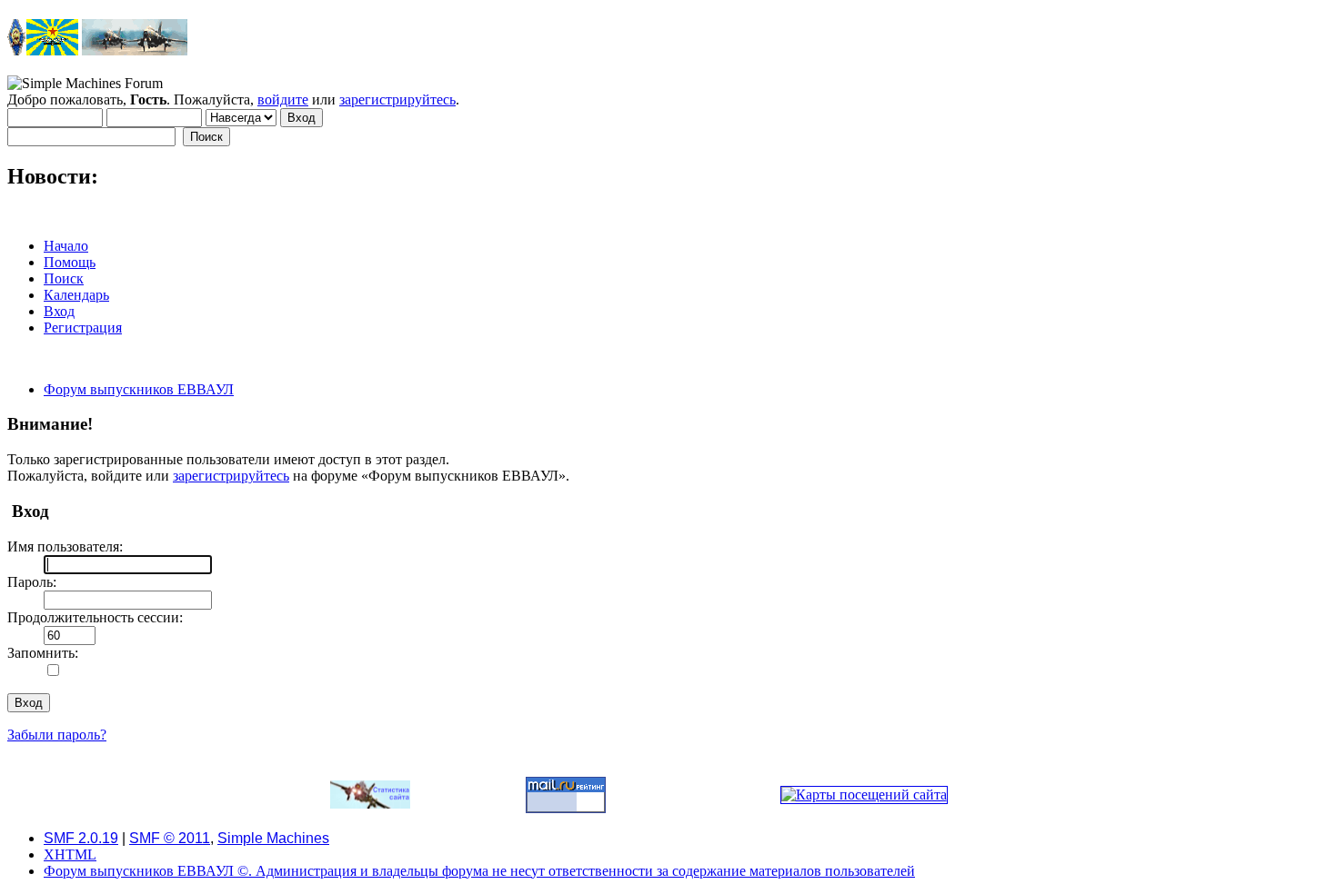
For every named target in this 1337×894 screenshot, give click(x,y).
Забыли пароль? (56, 734)
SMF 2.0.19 (81, 838)
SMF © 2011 (169, 838)
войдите (282, 99)
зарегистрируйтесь (397, 99)
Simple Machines (273, 838)
